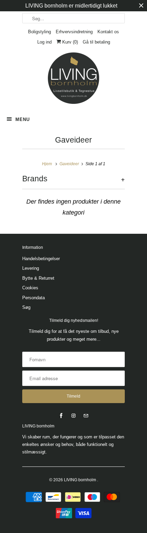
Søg (26, 307)
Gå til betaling (96, 42)
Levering (30, 268)
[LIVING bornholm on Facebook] (61, 415)
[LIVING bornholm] (73, 78)
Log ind (44, 42)
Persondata (33, 297)
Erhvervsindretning (74, 31)
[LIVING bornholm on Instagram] (73, 415)
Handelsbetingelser (41, 258)
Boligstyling (39, 31)
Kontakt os (108, 31)
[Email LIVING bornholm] (85, 415)
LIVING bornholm (80, 479)
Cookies (30, 287)
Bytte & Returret (38, 278)
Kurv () (69, 42)
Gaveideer (73, 140)
